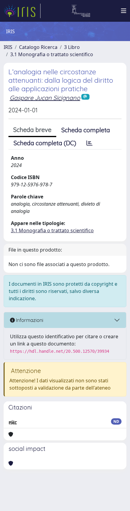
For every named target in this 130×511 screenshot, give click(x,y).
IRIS (8, 47)
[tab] (89, 143)
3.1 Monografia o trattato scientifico (51, 54)
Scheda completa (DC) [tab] (45, 143)
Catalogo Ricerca (38, 47)
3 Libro (72, 47)
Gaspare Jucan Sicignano (45, 97)
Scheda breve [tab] (32, 129)
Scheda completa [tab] (85, 130)
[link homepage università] (81, 11)
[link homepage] (22, 11)
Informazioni (29, 320)
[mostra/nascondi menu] (123, 11)
